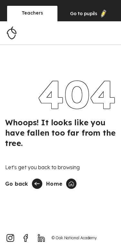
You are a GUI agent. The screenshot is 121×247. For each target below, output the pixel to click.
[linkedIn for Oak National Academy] (41, 238)
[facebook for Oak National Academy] (26, 238)
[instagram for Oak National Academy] (10, 238)
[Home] (11, 33)
